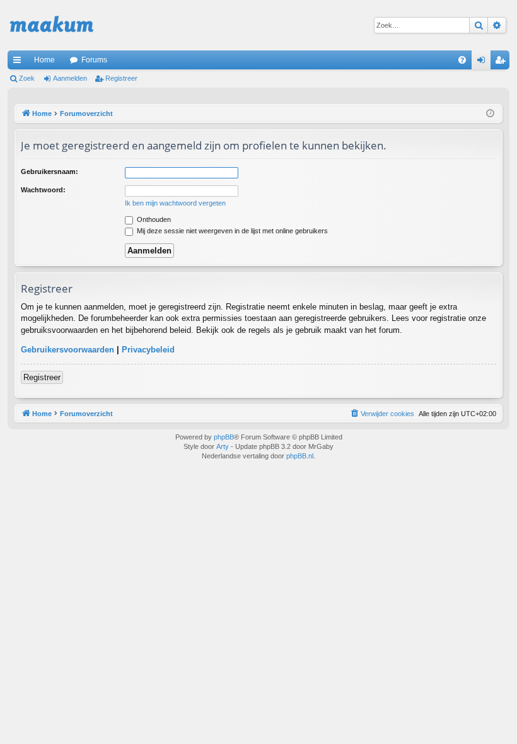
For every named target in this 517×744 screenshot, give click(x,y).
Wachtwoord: (43, 190)
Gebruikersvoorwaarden (67, 349)
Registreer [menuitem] (502, 62)
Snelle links (19, 62)
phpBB (224, 437)
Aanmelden (70, 78)
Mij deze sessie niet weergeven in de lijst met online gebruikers (231, 231)
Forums (94, 59)
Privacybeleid (148, 349)
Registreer (121, 78)
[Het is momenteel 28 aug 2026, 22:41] (490, 114)
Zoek (27, 78)
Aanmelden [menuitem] (484, 62)
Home (44, 59)
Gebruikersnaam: (49, 171)
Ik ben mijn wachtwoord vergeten (175, 203)
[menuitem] (462, 59)
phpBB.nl (299, 456)
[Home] (52, 25)
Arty (222, 446)
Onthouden (153, 219)
